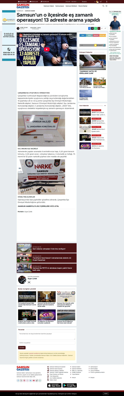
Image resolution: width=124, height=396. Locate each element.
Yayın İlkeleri (75, 374)
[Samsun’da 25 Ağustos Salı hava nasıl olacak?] (66, 314)
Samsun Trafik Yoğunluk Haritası (59, 372)
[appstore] (54, 385)
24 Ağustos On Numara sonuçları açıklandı (98, 147)
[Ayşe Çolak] (22, 279)
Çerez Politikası (95, 370)
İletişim (92, 377)
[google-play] (69, 385)
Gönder (21, 347)
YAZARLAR (45, 1)
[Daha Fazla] (99, 28)
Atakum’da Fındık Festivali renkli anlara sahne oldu (99, 139)
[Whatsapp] (40, 380)
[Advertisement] (47, 79)
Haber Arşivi (53, 380)
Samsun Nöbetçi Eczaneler (57, 366)
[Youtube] (33, 380)
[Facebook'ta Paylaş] (89, 28)
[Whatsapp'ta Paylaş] (95, 28)
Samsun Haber (49, 6)
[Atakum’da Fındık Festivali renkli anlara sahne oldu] (27, 314)
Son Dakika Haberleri (56, 378)
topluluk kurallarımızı (34, 353)
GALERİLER (23, 1)
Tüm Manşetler (54, 376)
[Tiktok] (36, 380)
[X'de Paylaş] (92, 28)
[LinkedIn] (30, 380)
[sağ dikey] (115, 35)
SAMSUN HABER (25, 206)
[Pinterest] (24, 380)
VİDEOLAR (34, 1)
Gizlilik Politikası (76, 372)
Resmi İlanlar (83, 6)
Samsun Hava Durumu (56, 368)
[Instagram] (27, 380)
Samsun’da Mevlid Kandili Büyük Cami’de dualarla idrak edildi (46, 305)
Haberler (20, 11)
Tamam (105, 393)
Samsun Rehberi (71, 6)
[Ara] (103, 6)
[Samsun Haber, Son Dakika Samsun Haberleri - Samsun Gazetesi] (23, 6)
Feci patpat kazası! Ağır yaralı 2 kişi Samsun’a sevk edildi (27, 305)
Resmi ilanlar (94, 368)
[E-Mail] (29, 282)
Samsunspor (59, 6)
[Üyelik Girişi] (106, 1)
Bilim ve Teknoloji (77, 370)
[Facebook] (18, 380)
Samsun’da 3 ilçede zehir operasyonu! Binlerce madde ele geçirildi (65, 305)
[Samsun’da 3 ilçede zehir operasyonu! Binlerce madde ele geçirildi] (66, 296)
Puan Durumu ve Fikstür (56, 374)
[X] (21, 380)
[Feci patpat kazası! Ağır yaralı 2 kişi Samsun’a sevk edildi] (27, 296)
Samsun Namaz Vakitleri (57, 370)
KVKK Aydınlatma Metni (98, 372)
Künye (74, 377)
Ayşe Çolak (32, 278)
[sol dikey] (9, 35)
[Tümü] (105, 105)
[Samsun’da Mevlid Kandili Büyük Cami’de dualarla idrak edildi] (47, 296)
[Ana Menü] (106, 6)
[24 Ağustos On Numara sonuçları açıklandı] (47, 314)
